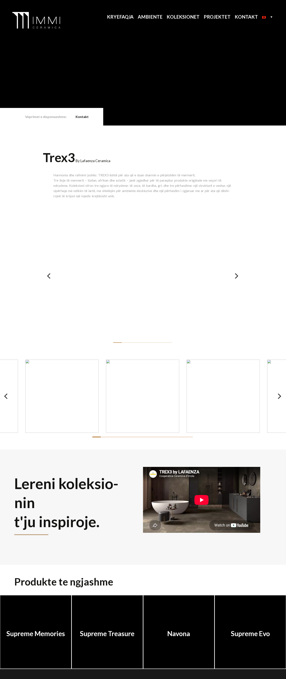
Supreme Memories (35, 633)
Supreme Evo (250, 633)
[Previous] (49, 276)
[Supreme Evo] (250, 610)
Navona (178, 633)
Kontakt (246, 17)
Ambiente (150, 17)
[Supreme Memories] (35, 610)
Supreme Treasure (107, 633)
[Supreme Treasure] (107, 610)
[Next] (236, 276)
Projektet (217, 17)
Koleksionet (183, 17)
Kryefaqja (120, 17)
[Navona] (178, 610)
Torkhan (61, 674)
